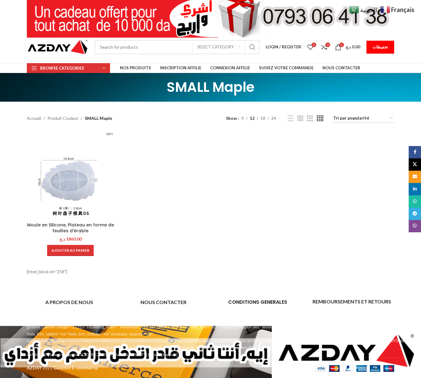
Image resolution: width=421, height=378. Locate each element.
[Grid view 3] (310, 118)
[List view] (290, 118)
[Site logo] (57, 46)
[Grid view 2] (300, 118)
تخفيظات (380, 46)
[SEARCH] (252, 47)
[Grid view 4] (320, 118)
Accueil (34, 118)
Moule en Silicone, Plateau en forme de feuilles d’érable (70, 228)
